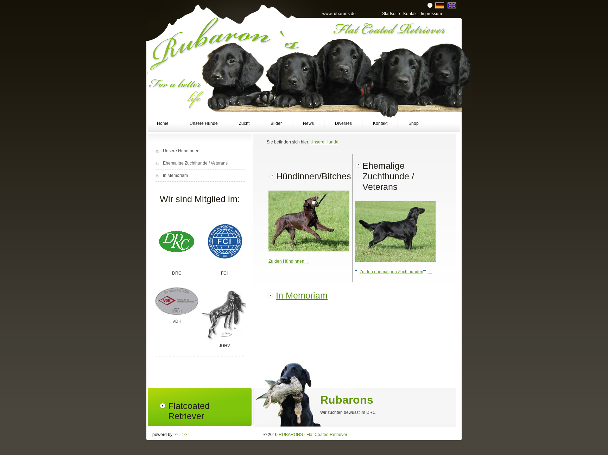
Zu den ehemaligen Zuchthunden (391, 271)
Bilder (276, 123)
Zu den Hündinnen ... (288, 261)
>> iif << (181, 434)
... (430, 271)
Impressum (431, 13)
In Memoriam (175, 175)
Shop (413, 123)
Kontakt (380, 123)
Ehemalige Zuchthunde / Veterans (195, 163)
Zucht (244, 123)
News (308, 123)
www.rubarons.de (339, 13)
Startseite (391, 13)
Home (163, 123)
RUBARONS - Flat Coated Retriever (313, 434)
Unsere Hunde (204, 123)
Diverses (343, 123)
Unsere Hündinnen (181, 150)
